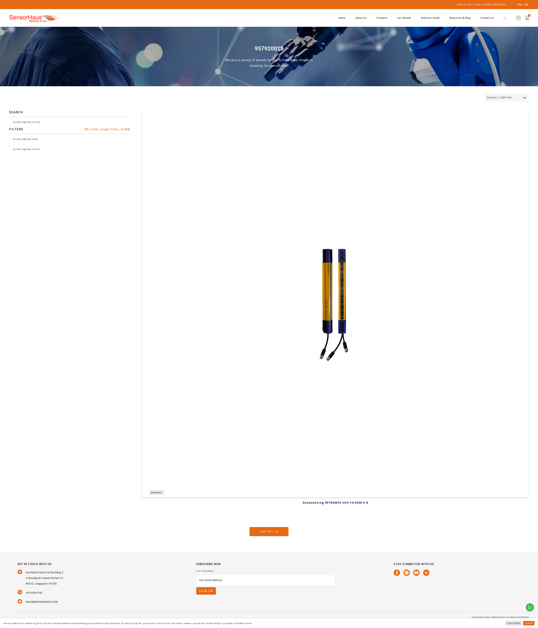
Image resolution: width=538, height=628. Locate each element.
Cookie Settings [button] (513, 623)
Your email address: (205, 571)
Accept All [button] (529, 623)
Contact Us (487, 17)
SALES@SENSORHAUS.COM (42, 601)
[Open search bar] (505, 18)
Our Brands (404, 17)
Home (341, 17)
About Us (361, 17)
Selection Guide (430, 17)
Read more (156, 492)
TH (519, 4)
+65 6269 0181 (34, 592)
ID (526, 4)
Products (381, 17)
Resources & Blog (459, 17)
